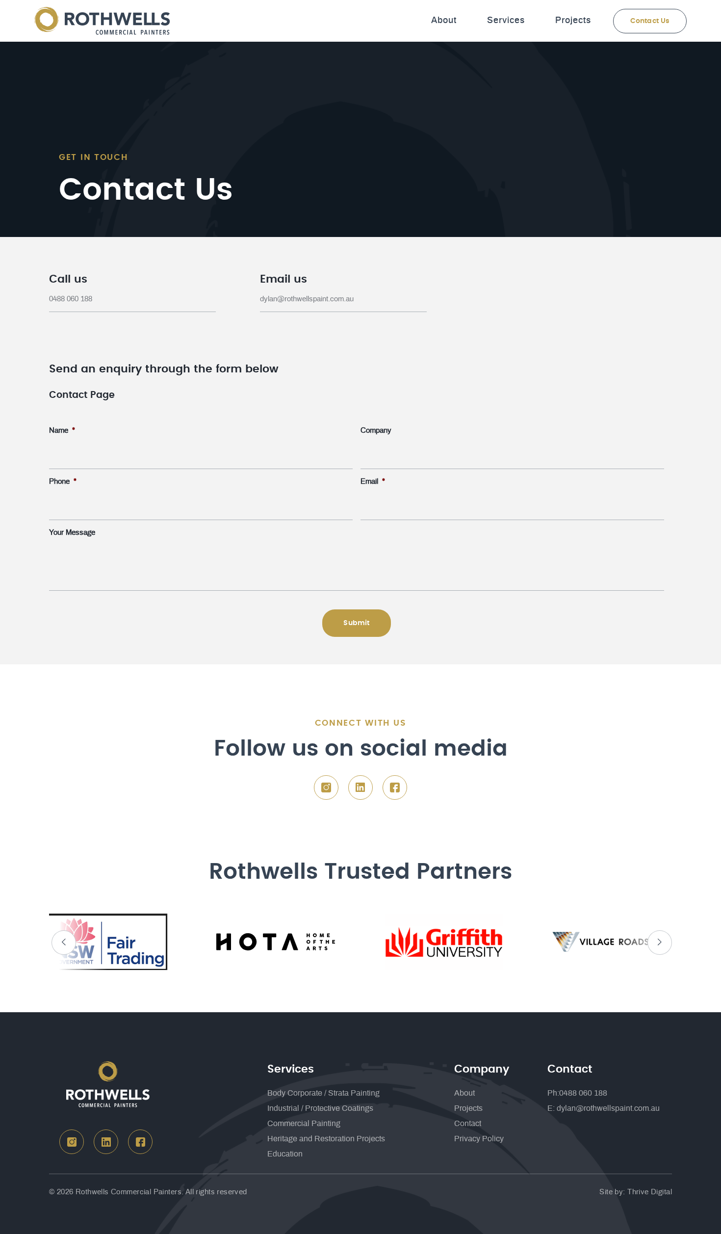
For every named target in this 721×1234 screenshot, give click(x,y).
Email (372, 481)
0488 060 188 (70, 299)
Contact (467, 1124)
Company (375, 430)
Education (285, 1154)
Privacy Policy (479, 1139)
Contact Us (650, 21)
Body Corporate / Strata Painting (323, 1093)
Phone (63, 481)
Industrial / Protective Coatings (320, 1108)
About (444, 20)
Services (506, 20)
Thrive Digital (649, 1192)
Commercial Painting (303, 1124)
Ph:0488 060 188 (577, 1093)
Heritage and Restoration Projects (326, 1139)
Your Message (72, 532)
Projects (573, 20)
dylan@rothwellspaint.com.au (307, 299)
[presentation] (64, 943)
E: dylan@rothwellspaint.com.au (603, 1108)
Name (62, 430)
